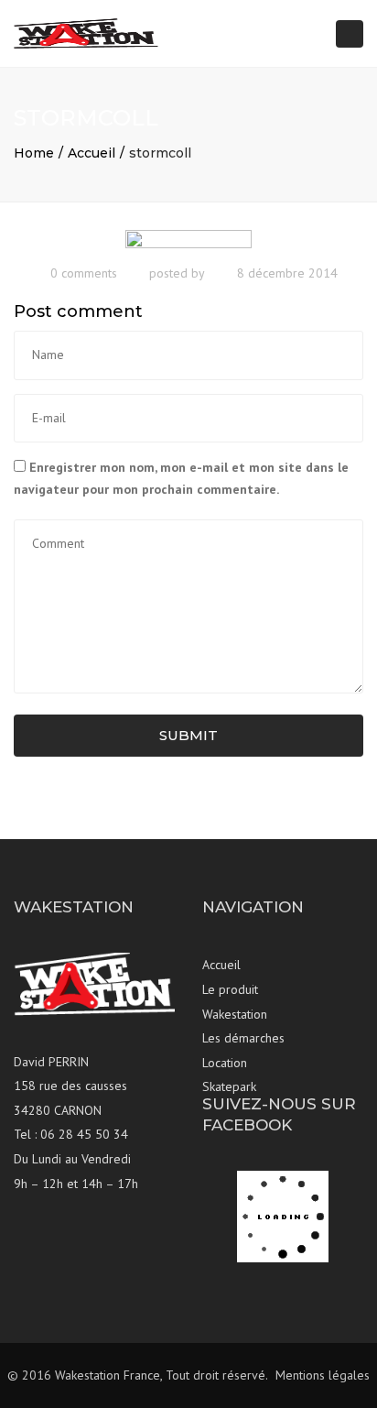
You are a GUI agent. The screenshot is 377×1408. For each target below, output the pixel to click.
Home (34, 153)
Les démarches (243, 1038)
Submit (188, 735)
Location (224, 1062)
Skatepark (229, 1086)
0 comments (83, 273)
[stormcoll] (188, 241)
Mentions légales (322, 1375)
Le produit (230, 989)
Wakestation (234, 1014)
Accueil (91, 153)
